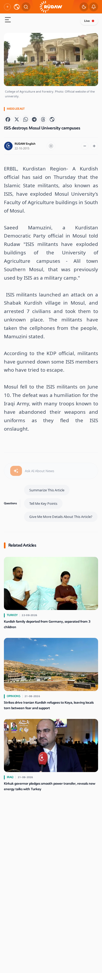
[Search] (25, 6)
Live (87, 21)
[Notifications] (93, 6)
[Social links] (7, 6)
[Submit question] (16, 471)
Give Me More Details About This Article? (60, 516)
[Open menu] (8, 20)
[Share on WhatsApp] (26, 119)
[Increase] (94, 146)
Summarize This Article (46, 490)
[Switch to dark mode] (84, 6)
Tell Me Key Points (43, 503)
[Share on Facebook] (8, 119)
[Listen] (51, 146)
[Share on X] (17, 119)
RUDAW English (25, 144)
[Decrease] (85, 146)
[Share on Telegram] (34, 119)
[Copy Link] (52, 119)
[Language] (17, 7)
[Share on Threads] (43, 119)
